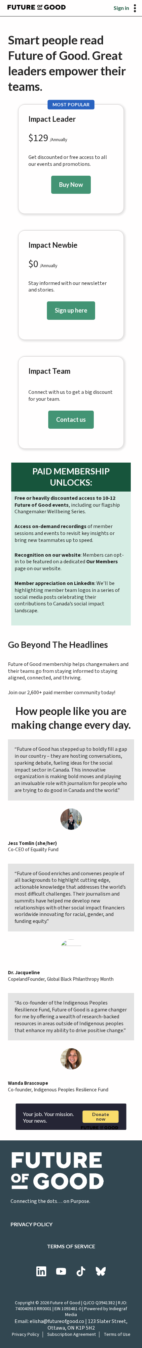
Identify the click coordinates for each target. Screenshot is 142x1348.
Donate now (100, 1116)
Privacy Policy (32, 1224)
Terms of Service (71, 1246)
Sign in (121, 8)
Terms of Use (117, 1334)
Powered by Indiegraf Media (96, 1312)
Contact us (71, 419)
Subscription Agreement (71, 1334)
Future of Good (65, 1303)
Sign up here (71, 310)
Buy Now (71, 184)
